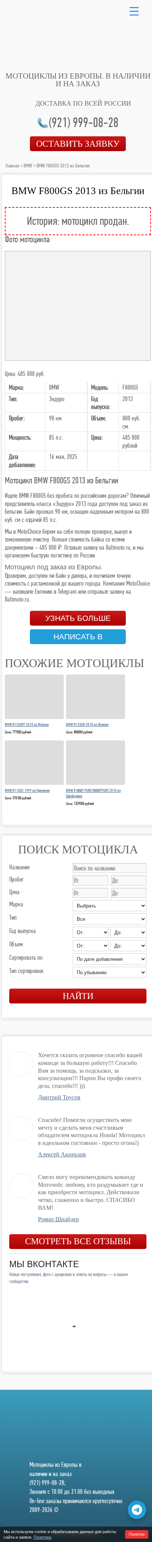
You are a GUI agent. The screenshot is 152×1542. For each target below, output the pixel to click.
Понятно (137, 1534)
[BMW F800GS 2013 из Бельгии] (78, 306)
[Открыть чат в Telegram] (137, 1510)
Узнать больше (78, 618)
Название (19, 867)
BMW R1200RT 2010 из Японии (27, 724)
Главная (12, 165)
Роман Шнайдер (58, 1219)
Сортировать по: (26, 957)
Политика (42, 1537)
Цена (14, 892)
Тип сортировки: (26, 971)
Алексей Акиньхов (62, 1154)
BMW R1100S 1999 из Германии (27, 790)
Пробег (16, 879)
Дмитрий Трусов (59, 1097)
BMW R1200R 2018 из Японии (87, 724)
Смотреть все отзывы (78, 1241)
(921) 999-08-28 (83, 122)
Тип (13, 917)
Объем (16, 944)
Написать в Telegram (78, 638)
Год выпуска (22, 931)
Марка (16, 904)
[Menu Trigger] (134, 11)
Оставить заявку (78, 144)
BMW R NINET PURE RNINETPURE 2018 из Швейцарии (93, 793)
